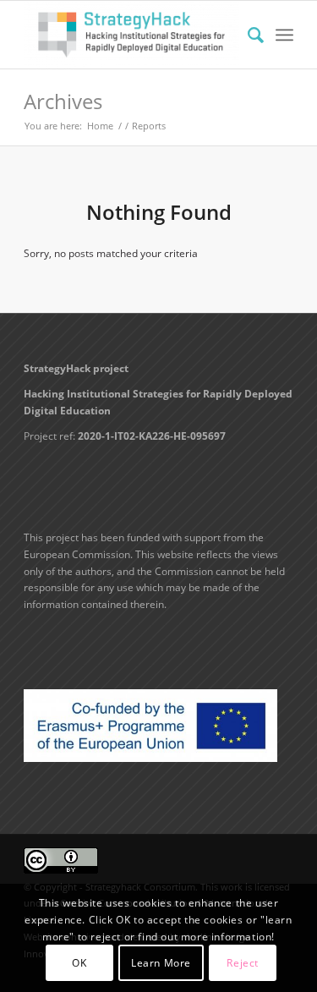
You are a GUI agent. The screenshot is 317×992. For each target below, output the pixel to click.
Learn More (161, 963)
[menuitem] (247, 35)
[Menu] (284, 34)
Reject (243, 963)
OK (79, 963)
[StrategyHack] (131, 35)
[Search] (247, 35)
